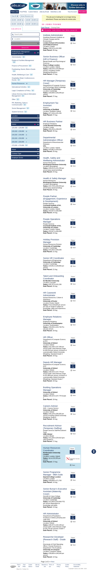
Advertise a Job (55, 12)
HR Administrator (51, 513)
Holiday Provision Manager (51, 240)
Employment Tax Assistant (50, 104)
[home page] (18, 6)
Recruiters (82, 12)
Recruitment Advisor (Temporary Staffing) (52, 426)
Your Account (72, 12)
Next (52, 561)
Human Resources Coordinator (51, 449)
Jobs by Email (44, 12)
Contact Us (25, 569)
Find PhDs (23, 12)
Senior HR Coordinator (53, 258)
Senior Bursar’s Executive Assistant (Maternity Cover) (55, 491)
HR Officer (48, 337)
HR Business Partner (52, 121)
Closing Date (55, 27)
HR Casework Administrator (49, 294)
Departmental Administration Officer (53, 138)
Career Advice (33, 12)
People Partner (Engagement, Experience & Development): (55, 199)
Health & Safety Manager (54, 178)
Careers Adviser (50, 406)
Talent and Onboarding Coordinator (53, 277)
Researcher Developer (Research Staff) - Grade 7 (54, 539)
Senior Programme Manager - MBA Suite (53, 473)
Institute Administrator (53, 35)
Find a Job (14, 12)
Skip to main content (7, 1)
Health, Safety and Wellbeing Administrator (54, 159)
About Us (19, 569)
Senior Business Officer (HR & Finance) (54, 57)
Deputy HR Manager (52, 362)
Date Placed (45, 27)
